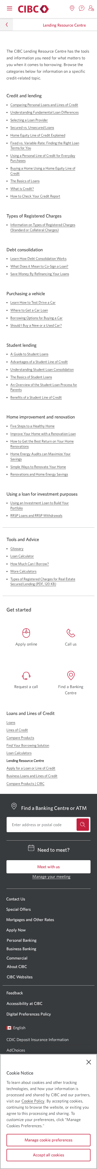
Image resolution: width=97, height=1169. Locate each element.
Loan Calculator (22, 556)
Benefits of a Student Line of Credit (36, 397)
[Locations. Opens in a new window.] (72, 8)
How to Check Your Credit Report (35, 196)
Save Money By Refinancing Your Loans (39, 274)
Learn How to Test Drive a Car (33, 302)
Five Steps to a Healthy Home (32, 426)
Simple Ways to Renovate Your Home (38, 467)
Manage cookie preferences (48, 1140)
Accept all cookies (48, 1154)
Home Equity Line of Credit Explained (37, 135)
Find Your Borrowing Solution (27, 745)
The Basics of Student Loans (31, 377)
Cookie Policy (32, 1101)
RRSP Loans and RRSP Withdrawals (36, 515)
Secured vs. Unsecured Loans (32, 127)
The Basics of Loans (25, 181)
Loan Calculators (19, 753)
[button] (91, 8)
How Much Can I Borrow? (29, 564)
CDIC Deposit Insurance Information (37, 1039)
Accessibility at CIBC (24, 1003)
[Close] (89, 1062)
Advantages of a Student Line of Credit (39, 362)
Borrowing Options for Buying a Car (36, 318)
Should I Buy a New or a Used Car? (36, 325)
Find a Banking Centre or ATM (54, 808)
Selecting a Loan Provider (29, 120)
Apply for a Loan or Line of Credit (30, 768)
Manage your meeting (51, 876)
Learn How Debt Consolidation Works (38, 258)
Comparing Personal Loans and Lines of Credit (44, 105)
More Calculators (23, 571)
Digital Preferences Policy (28, 1014)
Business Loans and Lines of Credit (31, 776)
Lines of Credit (17, 730)
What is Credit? (22, 189)
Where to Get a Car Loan (29, 310)
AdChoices (15, 1050)
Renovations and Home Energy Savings (39, 474)
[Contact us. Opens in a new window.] (82, 8)
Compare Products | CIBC (25, 783)
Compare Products (20, 738)
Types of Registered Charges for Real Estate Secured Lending (42, 581)
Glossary (17, 548)
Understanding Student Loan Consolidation (42, 369)
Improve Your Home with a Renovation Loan (43, 434)
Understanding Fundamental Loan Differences (44, 112)
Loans (10, 722)
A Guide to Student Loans (29, 354)
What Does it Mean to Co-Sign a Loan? (39, 266)
